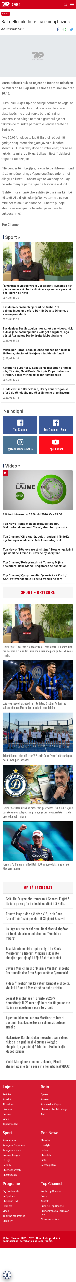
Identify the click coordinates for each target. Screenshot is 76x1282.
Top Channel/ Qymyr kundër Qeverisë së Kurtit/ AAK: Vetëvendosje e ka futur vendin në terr (34, 577)
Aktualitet (8, 1104)
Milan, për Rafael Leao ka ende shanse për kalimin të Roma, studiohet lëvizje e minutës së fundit (36, 354)
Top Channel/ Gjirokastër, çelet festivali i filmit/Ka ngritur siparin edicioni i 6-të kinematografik (36, 538)
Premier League (12, 1155)
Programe (11, 1183)
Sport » (12, 237)
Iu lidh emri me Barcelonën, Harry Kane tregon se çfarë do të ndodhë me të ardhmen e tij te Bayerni (36, 393)
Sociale (7, 1114)
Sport (5, 14)
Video (6, 1119)
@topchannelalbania (20, 449)
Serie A (7, 1165)
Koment (45, 1099)
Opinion (45, 1094)
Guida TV (8, 1220)
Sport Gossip (10, 1175)
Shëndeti (46, 1155)
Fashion (45, 1150)
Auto (43, 1114)
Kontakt (45, 1201)
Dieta (43, 1160)
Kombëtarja (9, 1140)
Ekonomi (7, 1109)
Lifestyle (45, 1145)
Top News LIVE (11, 1124)
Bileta (44, 1196)
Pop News (49, 1133)
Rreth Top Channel (51, 1191)
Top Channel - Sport (56, 429)
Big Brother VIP (11, 1191)
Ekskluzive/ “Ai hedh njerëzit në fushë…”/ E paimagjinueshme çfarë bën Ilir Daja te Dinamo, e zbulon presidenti (35, 313)
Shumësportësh (12, 1170)
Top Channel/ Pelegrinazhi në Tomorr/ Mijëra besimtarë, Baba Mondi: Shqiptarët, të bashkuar (34, 564)
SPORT (16, 4)
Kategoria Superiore (14, 1145)
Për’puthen (9, 1196)
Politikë (7, 1094)
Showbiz (45, 1140)
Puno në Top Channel (52, 1206)
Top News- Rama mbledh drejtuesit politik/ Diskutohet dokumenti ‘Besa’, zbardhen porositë (35, 525)
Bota (45, 1087)
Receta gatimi (48, 1165)
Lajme (8, 1087)
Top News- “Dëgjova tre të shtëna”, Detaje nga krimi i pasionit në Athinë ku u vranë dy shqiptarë (38, 551)
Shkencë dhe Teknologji (54, 1109)
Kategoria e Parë (12, 1150)
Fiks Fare (7, 1206)
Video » (13, 466)
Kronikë (7, 1099)
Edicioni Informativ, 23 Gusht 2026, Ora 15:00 (32, 514)
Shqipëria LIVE (11, 1201)
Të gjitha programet (14, 1216)
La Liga (6, 1160)
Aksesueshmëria (50, 1219)
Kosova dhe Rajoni (51, 1104)
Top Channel (20, 429)
